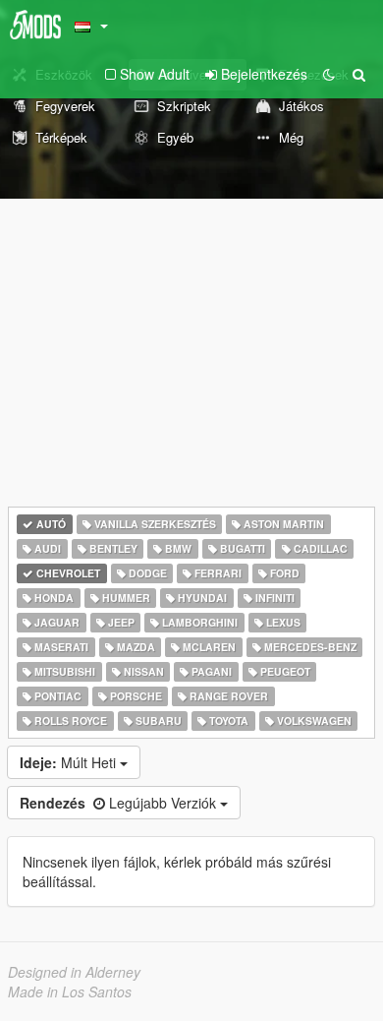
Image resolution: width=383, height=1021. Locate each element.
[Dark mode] (329, 73)
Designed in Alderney (74, 972)
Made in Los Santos (70, 991)
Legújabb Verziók (120, 802)
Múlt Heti (70, 762)
